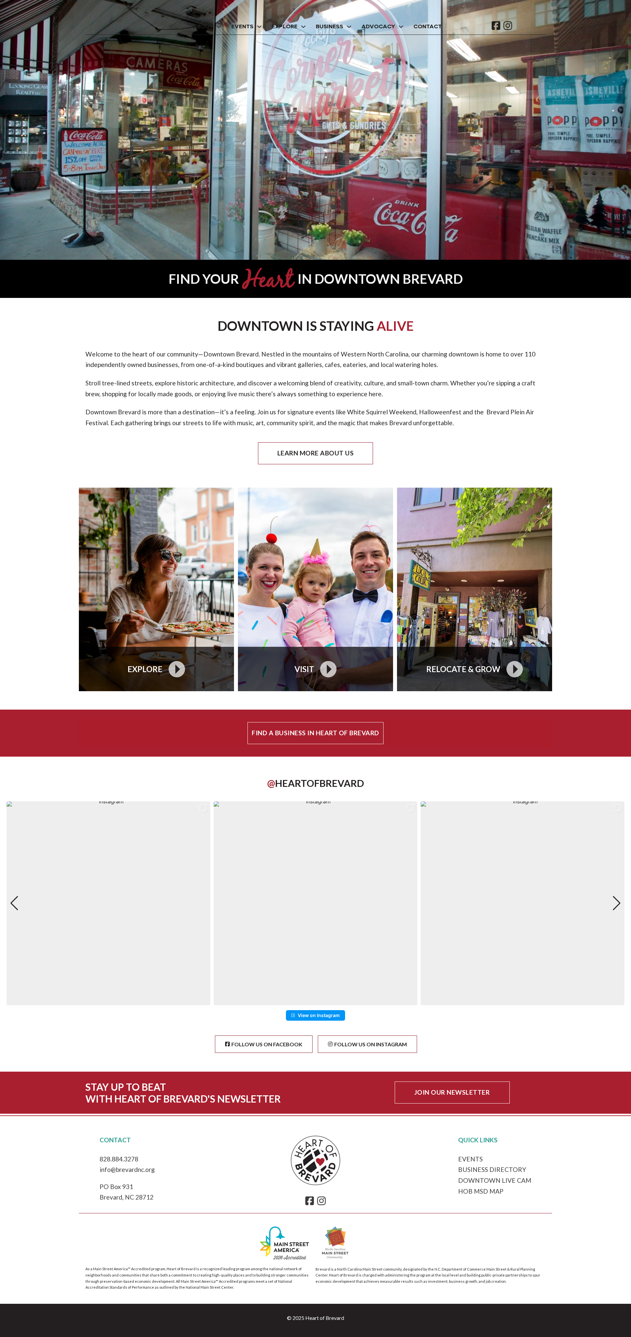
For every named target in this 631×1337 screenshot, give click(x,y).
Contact (427, 27)
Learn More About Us (315, 453)
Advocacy (378, 27)
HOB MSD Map (480, 1191)
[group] (108, 903)
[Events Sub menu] (259, 26)
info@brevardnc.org (127, 1169)
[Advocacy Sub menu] (401, 26)
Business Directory (492, 1169)
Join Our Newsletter (452, 1092)
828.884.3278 (119, 1159)
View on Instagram (319, 1015)
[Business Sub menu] (349, 26)
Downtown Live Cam (494, 1180)
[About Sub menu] (219, 26)
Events (242, 27)
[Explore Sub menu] (303, 26)
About (203, 27)
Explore (284, 27)
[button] (315, 1000)
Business (329, 27)
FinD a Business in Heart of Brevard (315, 733)
